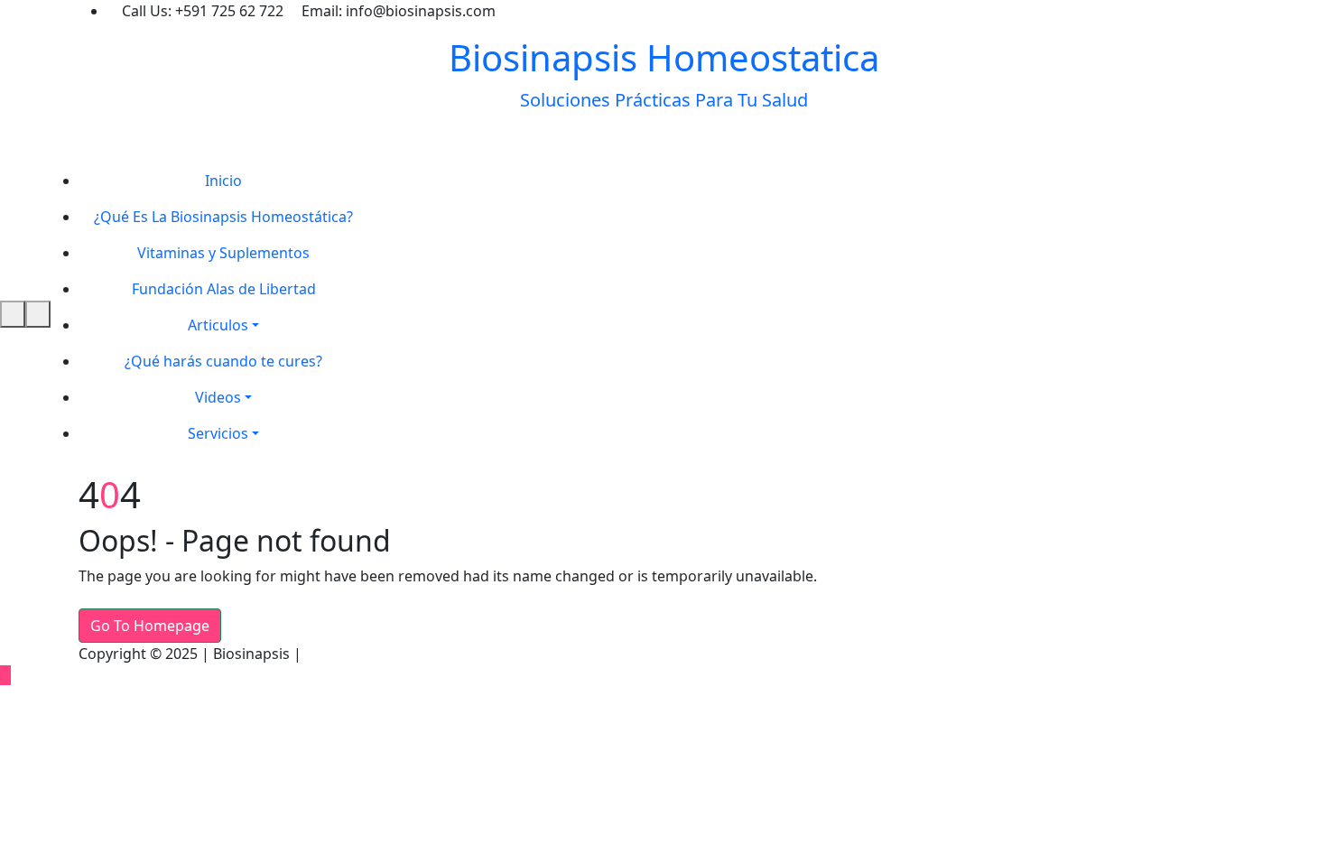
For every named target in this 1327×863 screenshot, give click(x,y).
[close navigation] (38, 314)
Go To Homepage (149, 626)
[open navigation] (12, 314)
